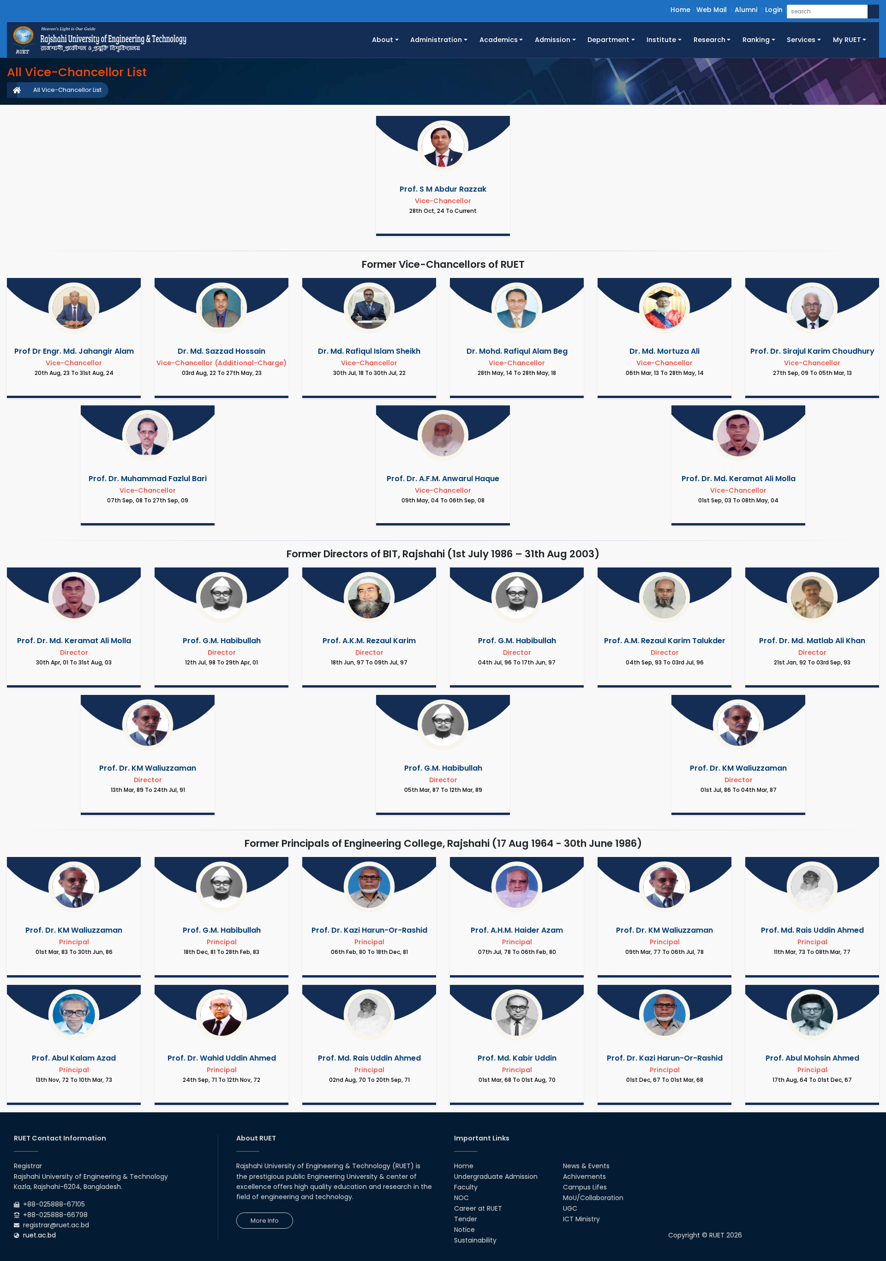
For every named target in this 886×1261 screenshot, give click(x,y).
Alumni (746, 9)
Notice (464, 1229)
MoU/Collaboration (593, 1197)
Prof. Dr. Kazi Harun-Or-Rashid (369, 930)
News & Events (586, 1165)
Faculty (466, 1187)
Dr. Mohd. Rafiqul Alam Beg (517, 351)
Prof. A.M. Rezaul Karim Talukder (664, 640)
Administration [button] (436, 39)
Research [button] (709, 39)
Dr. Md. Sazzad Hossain (221, 351)
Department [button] (608, 39)
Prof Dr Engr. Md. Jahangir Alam (74, 351)
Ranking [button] (756, 39)
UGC (570, 1208)
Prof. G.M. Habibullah (222, 640)
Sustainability (475, 1240)
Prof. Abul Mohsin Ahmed (812, 1058)
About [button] (382, 39)
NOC (461, 1197)
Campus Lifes (585, 1187)
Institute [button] (661, 39)
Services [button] (801, 39)
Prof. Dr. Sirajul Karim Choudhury (812, 351)
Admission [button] (552, 39)
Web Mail (711, 9)
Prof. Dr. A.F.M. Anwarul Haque (443, 478)
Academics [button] (498, 39)
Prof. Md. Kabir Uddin (517, 1058)
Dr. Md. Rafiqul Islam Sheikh (369, 351)
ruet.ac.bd (39, 1235)
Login (774, 9)
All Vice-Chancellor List (67, 89)
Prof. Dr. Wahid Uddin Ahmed (222, 1058)
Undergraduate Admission (496, 1176)
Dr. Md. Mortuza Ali (664, 351)
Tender (465, 1219)
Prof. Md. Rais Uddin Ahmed (812, 930)
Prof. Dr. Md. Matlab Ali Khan (812, 640)
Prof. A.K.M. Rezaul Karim (369, 640)
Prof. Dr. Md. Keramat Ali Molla (739, 478)
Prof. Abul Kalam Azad (74, 1058)
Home (680, 9)
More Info (265, 1220)
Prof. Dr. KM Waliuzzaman (147, 768)
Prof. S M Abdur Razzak (443, 189)
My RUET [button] (847, 39)
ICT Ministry (581, 1219)
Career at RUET (478, 1208)
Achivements (584, 1176)
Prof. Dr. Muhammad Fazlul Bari (148, 478)
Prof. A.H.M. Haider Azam (517, 930)
